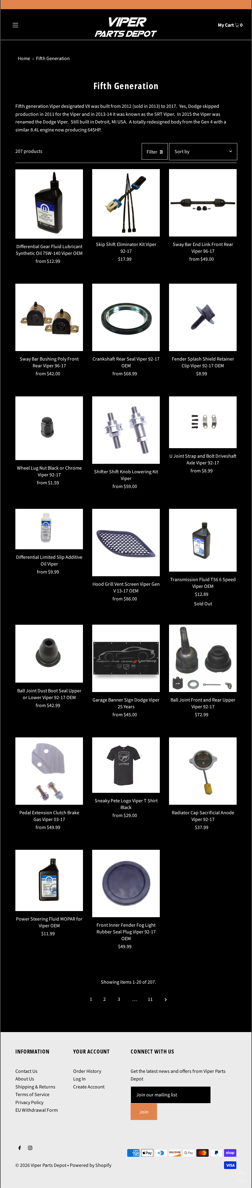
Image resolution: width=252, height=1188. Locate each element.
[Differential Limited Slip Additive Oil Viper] (49, 529)
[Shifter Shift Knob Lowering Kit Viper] (126, 430)
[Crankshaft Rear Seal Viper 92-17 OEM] (126, 317)
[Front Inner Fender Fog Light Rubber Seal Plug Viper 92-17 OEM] (126, 883)
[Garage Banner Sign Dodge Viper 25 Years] (126, 658)
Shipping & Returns (35, 1087)
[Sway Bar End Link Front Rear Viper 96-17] (203, 202)
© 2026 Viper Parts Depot (40, 1165)
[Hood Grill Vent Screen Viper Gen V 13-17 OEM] (126, 542)
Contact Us (26, 1071)
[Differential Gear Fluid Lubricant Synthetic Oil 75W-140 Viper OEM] (49, 203)
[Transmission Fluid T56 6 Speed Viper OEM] (203, 540)
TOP (241, 1180)
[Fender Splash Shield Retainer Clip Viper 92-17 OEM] (203, 317)
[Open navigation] (28, 24)
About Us (24, 1079)
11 (150, 999)
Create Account (88, 1087)
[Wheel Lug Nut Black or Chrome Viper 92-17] (49, 428)
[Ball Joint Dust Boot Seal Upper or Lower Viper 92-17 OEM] (49, 654)
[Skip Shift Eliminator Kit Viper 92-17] (126, 202)
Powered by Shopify (90, 1165)
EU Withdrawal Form (36, 1110)
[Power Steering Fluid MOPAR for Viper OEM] (49, 880)
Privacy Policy (29, 1102)
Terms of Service (32, 1094)
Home (24, 58)
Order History (87, 1071)
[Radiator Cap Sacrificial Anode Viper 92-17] (203, 771)
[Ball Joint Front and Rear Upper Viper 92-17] (203, 658)
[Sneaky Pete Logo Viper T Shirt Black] (126, 765)
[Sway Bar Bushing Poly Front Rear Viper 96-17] (49, 317)
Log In (79, 1079)
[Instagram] (30, 1149)
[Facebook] (19, 1149)
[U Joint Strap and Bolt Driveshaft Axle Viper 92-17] (203, 422)
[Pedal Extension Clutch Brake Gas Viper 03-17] (49, 771)
